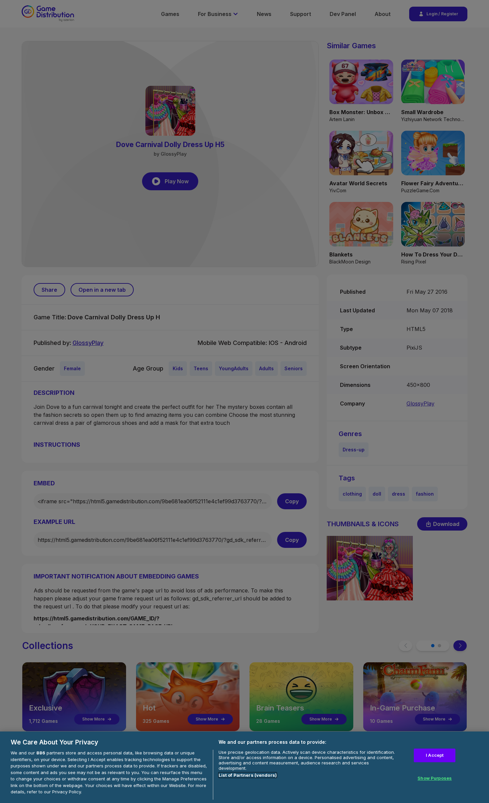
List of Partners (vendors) (248, 775)
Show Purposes (434, 778)
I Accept (434, 755)
